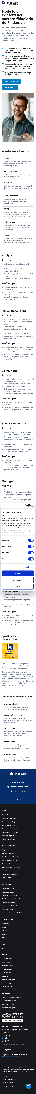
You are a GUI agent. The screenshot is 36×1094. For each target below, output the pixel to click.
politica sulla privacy (10, 1057)
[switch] (31, 546)
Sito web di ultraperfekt (20, 1071)
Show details (25, 567)
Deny (18, 586)
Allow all (18, 573)
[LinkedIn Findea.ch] (21, 799)
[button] (32, 3)
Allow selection (18, 580)
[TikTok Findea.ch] (18, 799)
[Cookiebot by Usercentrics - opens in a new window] (25, 505)
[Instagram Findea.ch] (15, 799)
